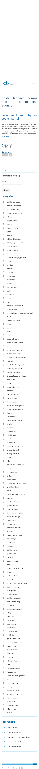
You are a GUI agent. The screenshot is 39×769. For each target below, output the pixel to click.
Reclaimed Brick (12, 650)
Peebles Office (12, 542)
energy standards (13, 450)
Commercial (11, 431)
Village (9, 613)
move (9, 383)
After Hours (11, 379)
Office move (11, 390)
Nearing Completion (13, 320)
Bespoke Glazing (13, 587)
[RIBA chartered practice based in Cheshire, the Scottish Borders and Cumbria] (9, 81)
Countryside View (13, 387)
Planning (10, 498)
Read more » (6, 137)
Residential (10, 635)
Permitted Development (15, 609)
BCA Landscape (12, 631)
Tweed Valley (11, 646)
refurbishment (12, 435)
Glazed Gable (11, 520)
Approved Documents (14, 694)
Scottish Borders (13, 439)
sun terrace (11, 701)
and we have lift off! (14, 746)
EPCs (9, 324)
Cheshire (10, 564)
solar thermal (11, 479)
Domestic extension (14, 205)
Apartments (11, 442)
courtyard (10, 572)
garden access (12, 505)
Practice (10, 265)
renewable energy (13, 516)
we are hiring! (12, 727)
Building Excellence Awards (16, 357)
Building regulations (14, 598)
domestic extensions (14, 213)
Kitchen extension (13, 661)
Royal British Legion (13, 502)
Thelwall (9, 476)
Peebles (10, 268)
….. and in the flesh (14, 742)
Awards (9, 224)
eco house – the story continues (19, 737)
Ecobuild (10, 261)
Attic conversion (12, 472)
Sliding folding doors (14, 239)
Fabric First (10, 653)
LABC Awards (11, 709)
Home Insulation (12, 228)
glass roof (10, 428)
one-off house (12, 594)
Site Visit (10, 235)
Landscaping (11, 672)
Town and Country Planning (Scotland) (20, 313)
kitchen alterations (13, 372)
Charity (9, 687)
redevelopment (12, 705)
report (9, 316)
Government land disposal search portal (19, 116)
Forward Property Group (15, 568)
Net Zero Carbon (12, 683)
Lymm (9, 231)
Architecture (11, 627)
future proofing (12, 402)
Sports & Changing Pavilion (16, 257)
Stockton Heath (12, 509)
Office (9, 468)
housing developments (15, 446)
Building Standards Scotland (16, 483)
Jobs (8, 461)
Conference (11, 328)
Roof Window (11, 620)
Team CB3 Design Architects (16, 376)
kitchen (9, 217)
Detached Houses (13, 339)
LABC (8, 664)
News (9, 331)
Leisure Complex (12, 398)
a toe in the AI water (14, 732)
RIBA (8, 302)
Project (9, 298)
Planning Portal (12, 246)
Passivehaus (11, 624)
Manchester (11, 276)
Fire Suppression (13, 209)
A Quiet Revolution (13, 487)
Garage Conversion (13, 668)
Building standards (13, 202)
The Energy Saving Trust (15, 513)
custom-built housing (14, 642)
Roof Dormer (11, 524)
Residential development (15, 405)
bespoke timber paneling (15, 342)
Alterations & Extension (15, 305)
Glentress (10, 616)
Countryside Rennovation (15, 464)
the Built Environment (14, 350)
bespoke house (12, 561)
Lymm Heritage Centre (14, 535)
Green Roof (10, 457)
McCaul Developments (15, 409)
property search (12, 220)
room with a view (13, 690)
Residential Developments (16, 365)
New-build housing (13, 601)
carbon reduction (13, 250)
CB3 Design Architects (14, 368)
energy (9, 283)
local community (13, 254)
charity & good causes (15, 243)
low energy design (13, 287)
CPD (8, 291)
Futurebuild (10, 294)
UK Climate (10, 361)
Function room (12, 309)
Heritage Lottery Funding (15, 420)
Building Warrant (12, 550)
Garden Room (11, 553)
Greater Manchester (14, 638)
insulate (10, 546)
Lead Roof (10, 679)
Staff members (12, 576)
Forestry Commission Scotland (17, 583)
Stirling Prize (11, 590)
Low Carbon (11, 416)
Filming (9, 413)
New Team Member (13, 527)
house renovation (13, 698)
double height (11, 539)
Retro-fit (9, 712)
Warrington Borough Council (16, 675)
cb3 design (11, 272)
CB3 (8, 335)
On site (9, 424)
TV (7, 346)
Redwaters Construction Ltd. (16, 494)
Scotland (10, 531)
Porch (9, 490)
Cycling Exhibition (13, 453)
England (10, 657)
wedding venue (12, 394)
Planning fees (11, 279)
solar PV (10, 579)
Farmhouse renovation (15, 354)
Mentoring (10, 605)
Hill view (10, 557)
